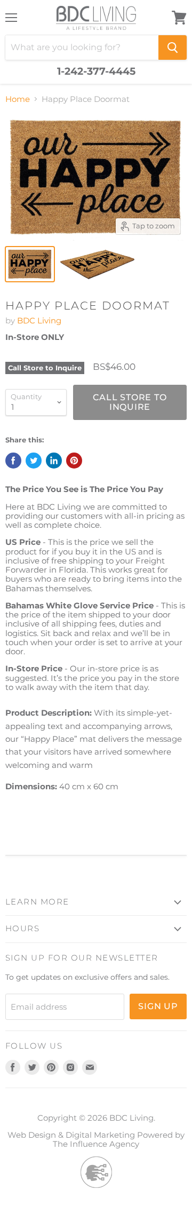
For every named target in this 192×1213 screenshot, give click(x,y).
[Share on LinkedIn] (54, 461)
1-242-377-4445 (96, 71)
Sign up (158, 1006)
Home (17, 99)
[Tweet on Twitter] (34, 461)
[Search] (172, 47)
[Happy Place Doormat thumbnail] (30, 264)
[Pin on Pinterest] (74, 461)
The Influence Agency (96, 1144)
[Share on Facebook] (13, 461)
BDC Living (39, 320)
